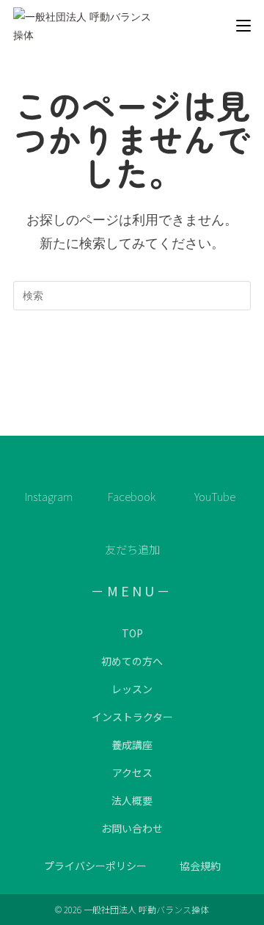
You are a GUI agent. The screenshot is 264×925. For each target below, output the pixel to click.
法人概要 (132, 800)
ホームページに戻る (132, 354)
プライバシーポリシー (95, 865)
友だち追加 (132, 549)
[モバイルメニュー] (243, 25)
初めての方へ (132, 661)
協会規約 (200, 865)
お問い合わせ (132, 828)
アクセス (132, 772)
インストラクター (132, 716)
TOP (132, 633)
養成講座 (132, 744)
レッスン (132, 688)
